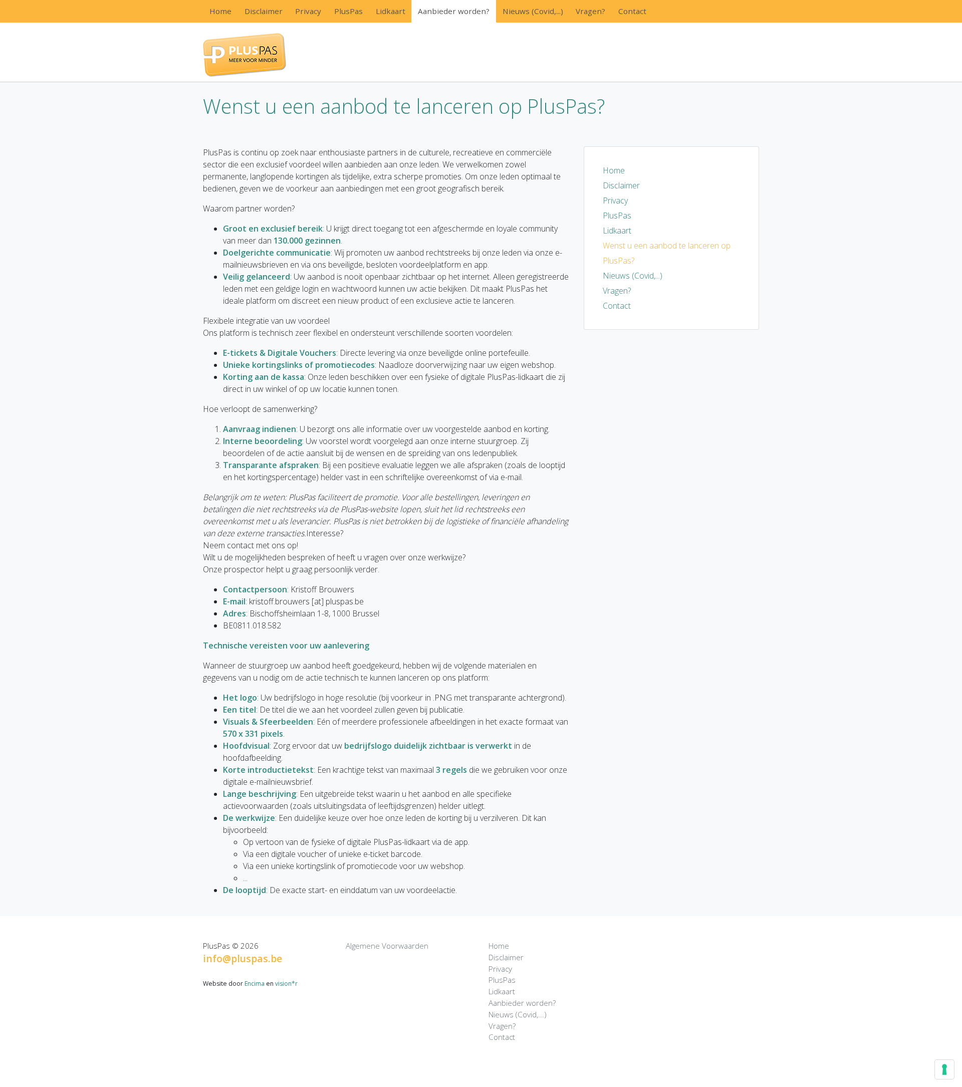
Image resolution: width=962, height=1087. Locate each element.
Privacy (308, 11)
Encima (255, 983)
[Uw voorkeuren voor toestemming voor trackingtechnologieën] (944, 1069)
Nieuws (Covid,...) (533, 11)
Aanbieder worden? (454, 11)
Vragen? (590, 11)
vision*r (286, 983)
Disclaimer (264, 11)
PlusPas (348, 11)
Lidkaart (390, 11)
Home (220, 11)
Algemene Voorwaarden (387, 946)
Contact (632, 11)
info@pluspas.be (242, 958)
